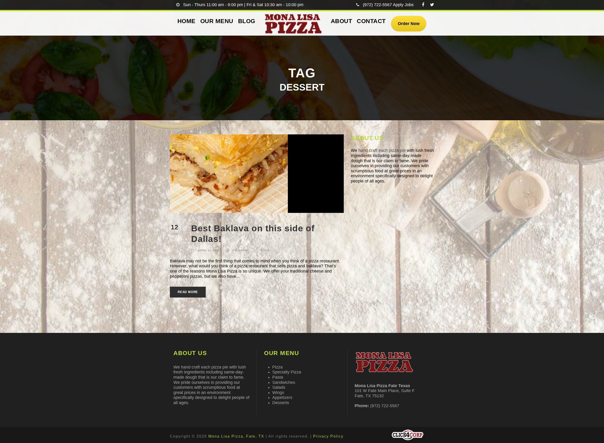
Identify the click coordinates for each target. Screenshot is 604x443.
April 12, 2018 (209, 250)
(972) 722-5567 (377, 4)
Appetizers (282, 397)
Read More (188, 292)
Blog (246, 21)
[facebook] (423, 4)
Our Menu (216, 21)
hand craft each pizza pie (382, 150)
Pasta (277, 377)
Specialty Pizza (286, 372)
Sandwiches (283, 382)
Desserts (280, 402)
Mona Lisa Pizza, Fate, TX (236, 436)
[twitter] (432, 4)
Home (186, 21)
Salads (278, 387)
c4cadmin (240, 250)
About (341, 21)
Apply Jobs (403, 4)
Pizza (277, 367)
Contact (371, 21)
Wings (278, 392)
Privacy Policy (328, 436)
